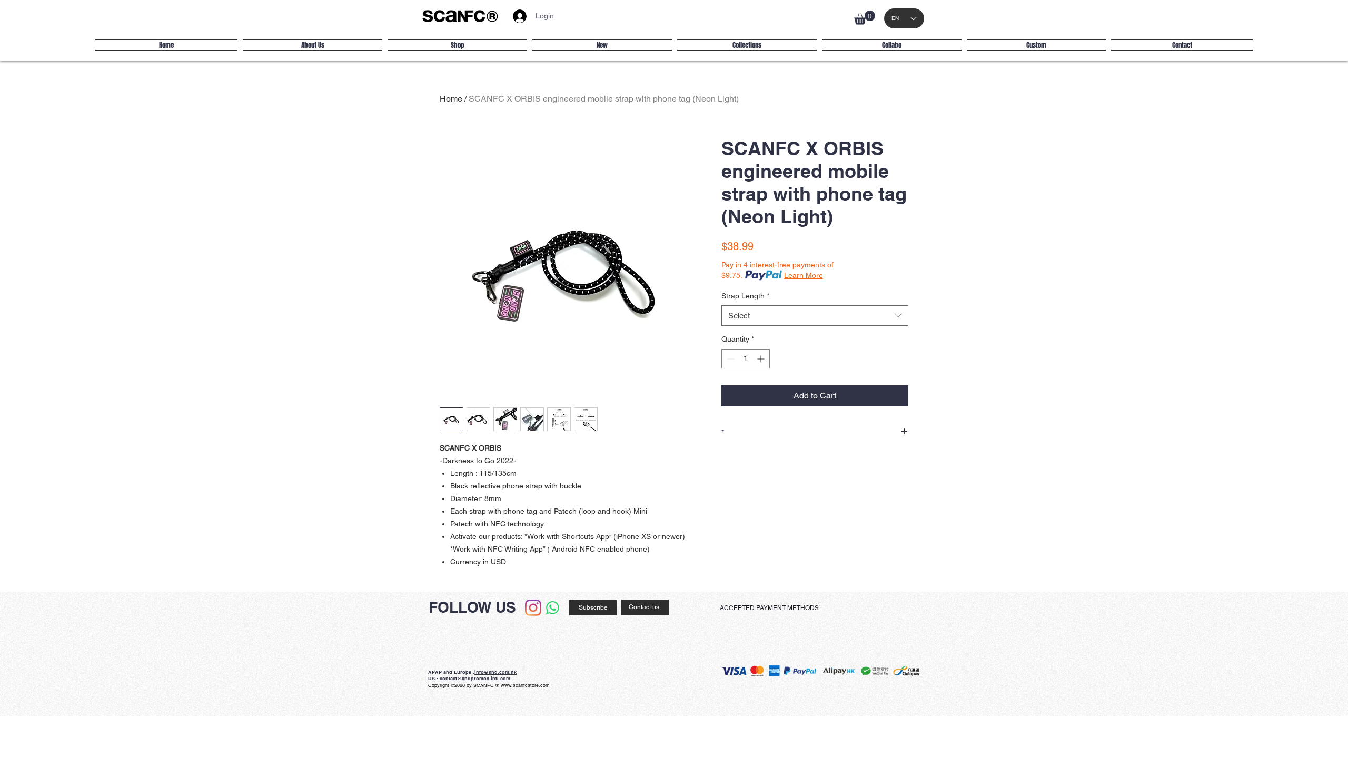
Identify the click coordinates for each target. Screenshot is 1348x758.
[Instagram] (533, 608)
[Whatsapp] (552, 608)
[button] (864, 18)
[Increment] (761, 359)
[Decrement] (729, 359)
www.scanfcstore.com (525, 685)
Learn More (803, 275)
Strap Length (745, 296)
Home (451, 99)
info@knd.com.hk (495, 672)
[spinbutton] (745, 359)
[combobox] (814, 315)
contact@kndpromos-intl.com (475, 678)
